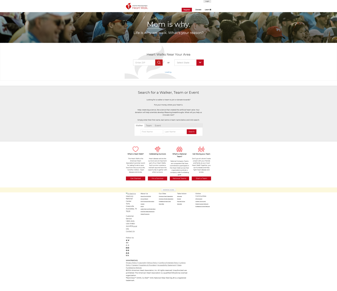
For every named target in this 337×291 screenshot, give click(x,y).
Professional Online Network (202, 206)
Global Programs (145, 214)
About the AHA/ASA (146, 196)
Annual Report (144, 199)
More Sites (161, 204)
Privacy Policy (131, 263)
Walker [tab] (139, 125)
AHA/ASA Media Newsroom (148, 211)
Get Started (135, 178)
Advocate (179, 196)
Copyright (142, 263)
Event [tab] (158, 125)
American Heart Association (166, 196)
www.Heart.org (132, 260)
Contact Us (130, 231)
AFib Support (198, 199)
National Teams (179, 178)
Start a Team (201, 178)
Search (192, 132)
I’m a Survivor (157, 178)
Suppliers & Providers (147, 265)
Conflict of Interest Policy (168, 263)
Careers (142, 204)
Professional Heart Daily (165, 201)
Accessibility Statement (167, 265)
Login (207, 1)
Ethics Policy (152, 263)
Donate (198, 10)
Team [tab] (149, 125)
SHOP (142, 206)
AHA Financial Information (147, 201)
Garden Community (200, 201)
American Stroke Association (166, 199)
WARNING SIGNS (168, 190)
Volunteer (179, 204)
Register (187, 10)
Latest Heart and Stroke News (148, 209)
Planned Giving (181, 201)
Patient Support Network (201, 204)
